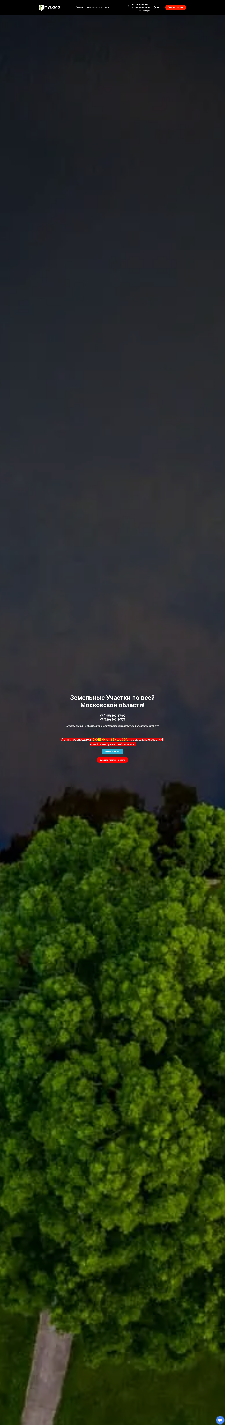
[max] (155, 7)
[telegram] (158, 7)
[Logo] (49, 7)
